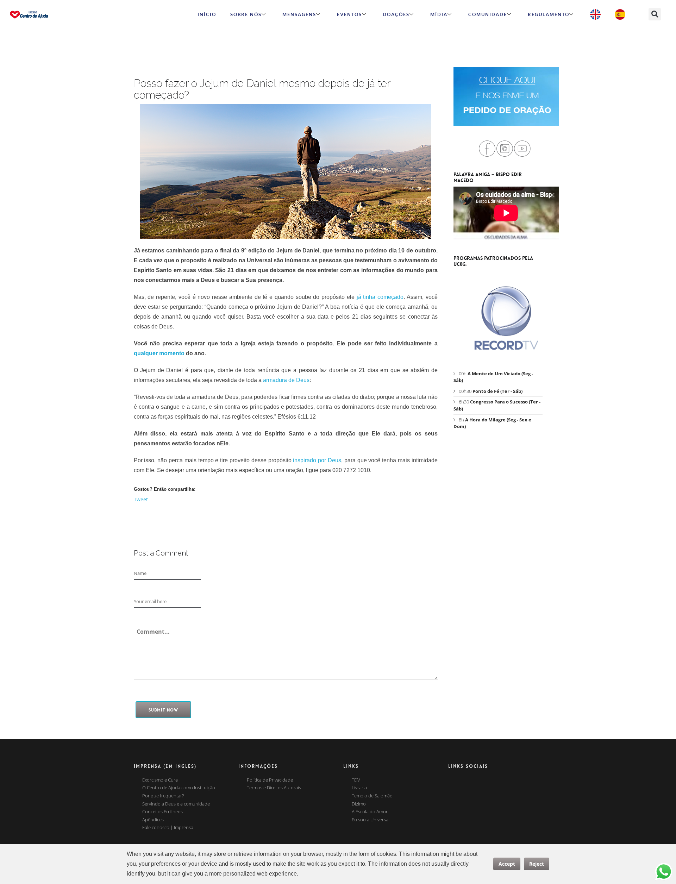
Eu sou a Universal (370, 820)
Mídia (438, 14)
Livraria (359, 788)
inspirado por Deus (317, 460)
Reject (536, 863)
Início (207, 14)
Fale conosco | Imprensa (167, 827)
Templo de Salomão (372, 796)
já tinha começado (380, 297)
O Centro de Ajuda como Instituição (178, 788)
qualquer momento (159, 353)
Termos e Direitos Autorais (274, 788)
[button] (655, 14)
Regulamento (548, 14)
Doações (396, 14)
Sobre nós (246, 14)
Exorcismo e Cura (160, 780)
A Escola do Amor (370, 812)
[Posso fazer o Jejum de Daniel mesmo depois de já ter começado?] (286, 171)
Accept (507, 863)
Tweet (141, 499)
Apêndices (153, 820)
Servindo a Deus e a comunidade (176, 804)
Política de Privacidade (270, 780)
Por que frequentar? (163, 796)
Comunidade (487, 14)
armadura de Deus (286, 380)
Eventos (349, 14)
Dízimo (359, 804)
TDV (356, 780)
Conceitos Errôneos (162, 812)
